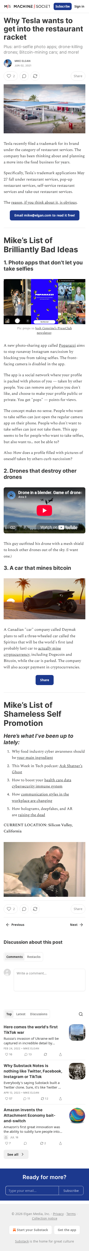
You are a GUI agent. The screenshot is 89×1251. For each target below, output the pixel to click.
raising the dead (31, 815)
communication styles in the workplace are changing (40, 797)
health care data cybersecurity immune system (41, 783)
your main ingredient (35, 758)
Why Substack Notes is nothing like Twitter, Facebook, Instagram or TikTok (33, 1071)
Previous (17, 925)
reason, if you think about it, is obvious (44, 203)
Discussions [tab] (38, 1014)
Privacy (58, 1214)
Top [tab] (9, 1014)
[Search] (80, 1014)
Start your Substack (32, 1230)
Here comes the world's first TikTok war (31, 1030)
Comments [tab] (14, 957)
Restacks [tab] (33, 957)
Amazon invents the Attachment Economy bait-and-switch (29, 1115)
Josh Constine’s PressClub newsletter (53, 330)
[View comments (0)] (24, 76)
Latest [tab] (21, 1014)
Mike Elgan (22, 61)
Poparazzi (67, 345)
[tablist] (23, 956)
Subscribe (62, 6)
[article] (44, 1040)
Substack (22, 1241)
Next (74, 925)
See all (12, 1154)
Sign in (79, 6)
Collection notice (44, 1218)
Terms (71, 1214)
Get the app (67, 1230)
